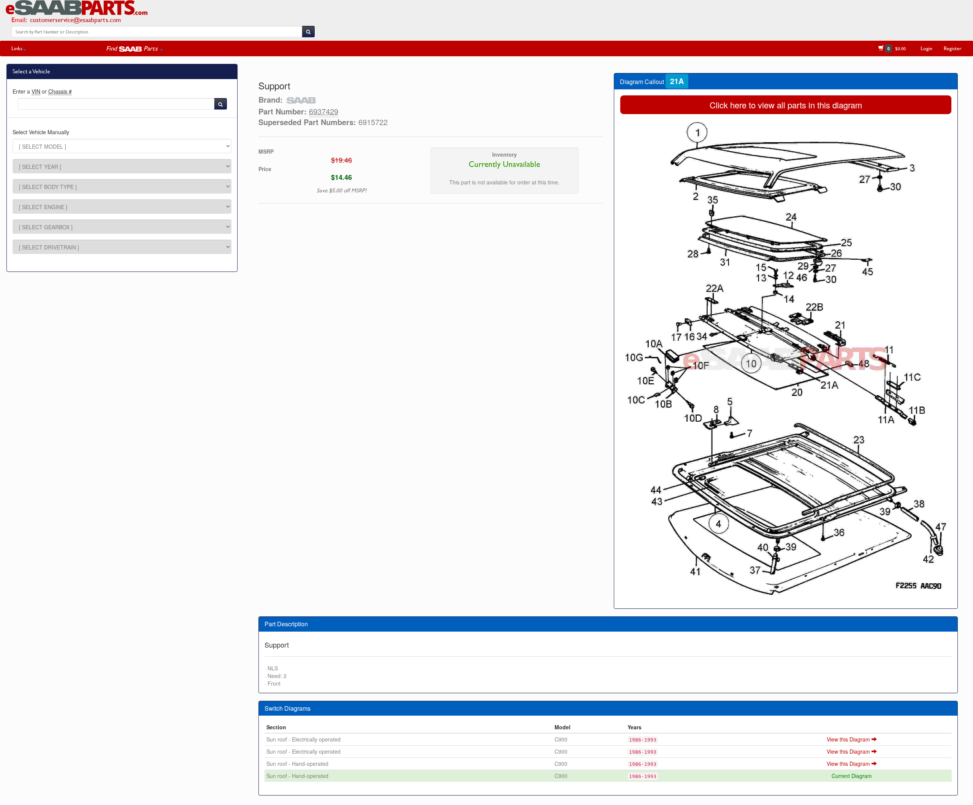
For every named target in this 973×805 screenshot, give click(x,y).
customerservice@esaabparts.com (75, 19)
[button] (134, 48)
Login (926, 48)
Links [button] (16, 48)
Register (953, 48)
